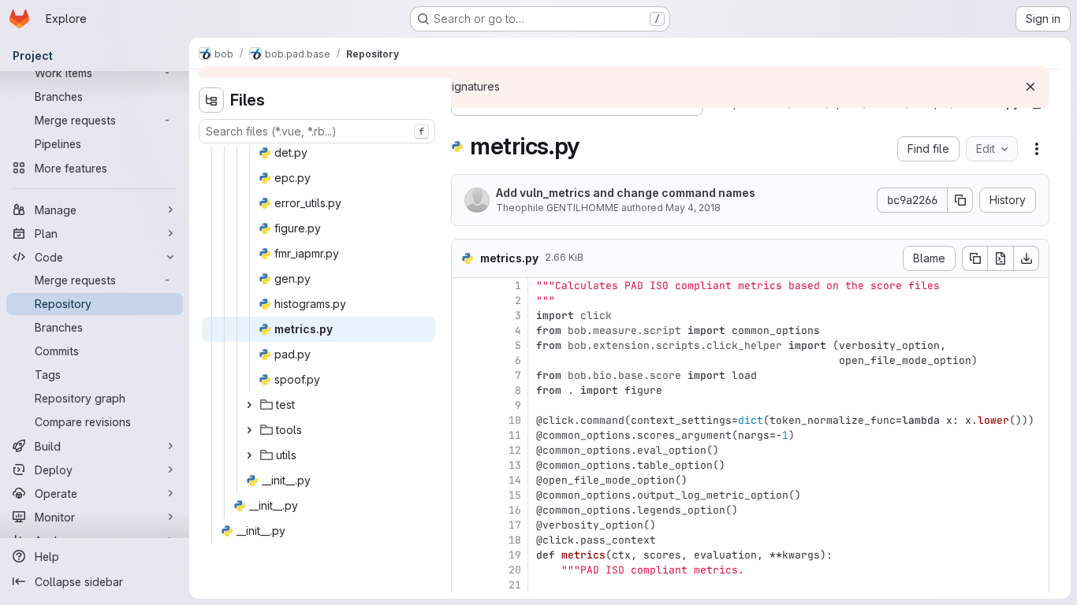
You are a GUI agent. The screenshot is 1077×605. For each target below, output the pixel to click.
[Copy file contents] (974, 258)
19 (515, 555)
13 (515, 465)
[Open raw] (1000, 258)
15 (515, 495)
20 (515, 570)
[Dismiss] (1030, 86)
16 (515, 510)
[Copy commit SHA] (960, 200)
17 (515, 525)
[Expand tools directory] (249, 430)
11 (515, 435)
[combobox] (317, 131)
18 (515, 540)
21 (515, 585)
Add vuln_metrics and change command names (625, 192)
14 (515, 480)
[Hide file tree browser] (211, 100)
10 (515, 420)
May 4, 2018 (693, 207)
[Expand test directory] (249, 404)
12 (515, 450)
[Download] (1026, 258)
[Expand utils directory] (249, 455)
